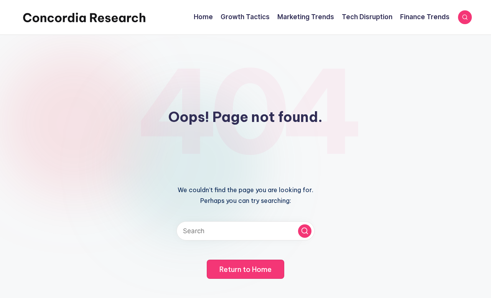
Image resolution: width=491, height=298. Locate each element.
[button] (304, 231)
